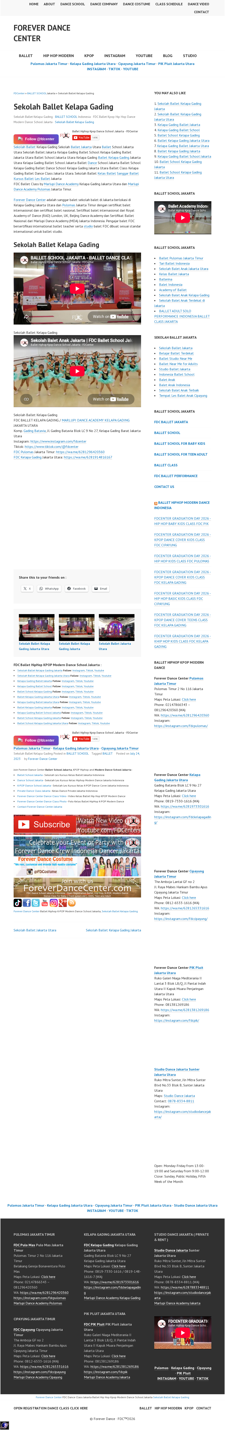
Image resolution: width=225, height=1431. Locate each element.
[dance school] (77, 896)
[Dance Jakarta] (18, 905)
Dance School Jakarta (30, 780)
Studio (190, 55)
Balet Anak (167, 379)
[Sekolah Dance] (72, 905)
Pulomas (68, 205)
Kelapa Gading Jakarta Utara (93, 63)
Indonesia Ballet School (176, 374)
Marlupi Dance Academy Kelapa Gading (112, 1298)
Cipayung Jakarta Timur (137, 63)
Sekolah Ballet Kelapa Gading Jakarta (39, 670)
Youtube (99, 670)
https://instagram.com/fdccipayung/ (181, 918)
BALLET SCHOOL (36, 93)
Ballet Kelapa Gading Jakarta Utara (38, 696)
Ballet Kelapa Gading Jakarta (34, 707)
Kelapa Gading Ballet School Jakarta (39, 712)
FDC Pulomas (24, 452)
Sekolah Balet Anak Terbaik (179, 390)
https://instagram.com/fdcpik (105, 1372)
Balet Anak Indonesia (174, 385)
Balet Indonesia (170, 284)
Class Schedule (169, 4)
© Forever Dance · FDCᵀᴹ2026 (112, 1418)
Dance (92, 163)
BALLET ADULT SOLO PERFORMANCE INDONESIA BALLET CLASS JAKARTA (182, 316)
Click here (189, 699)
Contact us (164, 486)
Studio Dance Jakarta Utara (196, 1205)
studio (88, 226)
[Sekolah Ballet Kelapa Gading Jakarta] (76, 627)
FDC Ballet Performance (176, 476)
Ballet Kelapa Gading (113, 157)
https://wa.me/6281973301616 (185, 806)
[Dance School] (36, 905)
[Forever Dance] (77, 853)
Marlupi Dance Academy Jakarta (107, 1377)
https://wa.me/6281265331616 (185, 908)
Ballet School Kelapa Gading (34, 691)
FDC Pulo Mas (24, 1245)
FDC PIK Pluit (94, 1324)
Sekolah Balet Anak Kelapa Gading (184, 295)
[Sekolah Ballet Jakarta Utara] (116, 627)
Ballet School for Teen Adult (181, 454)
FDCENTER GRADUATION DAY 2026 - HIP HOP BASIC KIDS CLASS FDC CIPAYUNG (182, 598)
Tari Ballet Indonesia (174, 263)
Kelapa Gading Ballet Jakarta (34, 681)
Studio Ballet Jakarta (175, 369)
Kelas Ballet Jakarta (174, 274)
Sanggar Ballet (128, 173)
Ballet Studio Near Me (175, 358)
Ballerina (165, 279)
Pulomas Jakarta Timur (49, 63)
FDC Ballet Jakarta (171, 422)
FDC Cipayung (24, 1329)
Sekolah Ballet (25, 147)
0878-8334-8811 (181, 1101)
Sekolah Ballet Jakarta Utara (35, 930)
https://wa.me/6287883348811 (185, 1287)
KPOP (89, 55)
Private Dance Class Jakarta (33, 790)
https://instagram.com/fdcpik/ (176, 1020)
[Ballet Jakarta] (54, 905)
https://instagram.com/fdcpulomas (40, 1298)
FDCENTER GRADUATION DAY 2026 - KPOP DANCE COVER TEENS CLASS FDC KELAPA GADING (182, 619)
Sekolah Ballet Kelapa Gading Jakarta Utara (43, 675)
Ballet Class (166, 465)
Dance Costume (136, 4)
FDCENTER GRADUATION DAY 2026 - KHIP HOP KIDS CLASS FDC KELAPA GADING (182, 641)
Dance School (72, 4)
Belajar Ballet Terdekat (176, 353)
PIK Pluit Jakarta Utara (176, 63)
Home (33, 4)
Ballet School (167, 432)
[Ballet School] (27, 905)
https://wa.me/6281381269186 (185, 1010)
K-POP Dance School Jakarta (34, 785)
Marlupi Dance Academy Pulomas (38, 1303)
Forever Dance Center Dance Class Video (41, 796)
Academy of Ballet (173, 290)
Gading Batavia (35, 430)
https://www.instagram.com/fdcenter (58, 441)
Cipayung (204, 1368)
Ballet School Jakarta (30, 775)
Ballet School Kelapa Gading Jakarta (39, 718)
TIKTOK (114, 69)
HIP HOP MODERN (58, 55)
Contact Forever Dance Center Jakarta (39, 806)
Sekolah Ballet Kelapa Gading (74, 122)
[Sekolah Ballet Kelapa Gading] (77, 833)
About (49, 4)
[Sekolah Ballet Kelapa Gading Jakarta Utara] (36, 627)
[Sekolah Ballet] (45, 905)
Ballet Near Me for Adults (178, 364)
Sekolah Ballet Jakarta (175, 348)
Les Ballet (42, 178)
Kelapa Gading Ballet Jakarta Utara (38, 702)
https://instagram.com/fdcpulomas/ (181, 726)
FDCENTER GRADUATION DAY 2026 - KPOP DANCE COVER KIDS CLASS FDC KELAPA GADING (182, 577)
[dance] (77, 875)
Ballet (106, 147)
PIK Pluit (184, 1373)
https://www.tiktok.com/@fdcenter (51, 446)
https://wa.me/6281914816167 (88, 457)
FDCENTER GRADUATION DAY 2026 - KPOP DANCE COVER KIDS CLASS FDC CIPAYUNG (182, 539)
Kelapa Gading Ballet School (34, 686)
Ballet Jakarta (81, 147)
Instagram (79, 670)
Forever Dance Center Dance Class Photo (42, 801)
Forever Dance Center (42, 32)
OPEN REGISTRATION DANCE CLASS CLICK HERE (51, 1408)
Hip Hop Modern (168, 1408)
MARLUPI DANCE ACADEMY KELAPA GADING (96, 420)
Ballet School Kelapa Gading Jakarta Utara (42, 723)
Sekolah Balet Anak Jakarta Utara (183, 268)
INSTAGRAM (114, 55)
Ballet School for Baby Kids (179, 443)
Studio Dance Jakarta (179, 1095)
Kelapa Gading (182, 1368)
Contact (201, 12)
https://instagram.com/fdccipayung (40, 1372)
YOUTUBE (144, 55)
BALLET (26, 55)
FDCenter (19, 93)
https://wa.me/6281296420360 (80, 452)
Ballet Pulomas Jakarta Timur (181, 258)
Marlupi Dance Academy (61, 184)
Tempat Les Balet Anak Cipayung (183, 395)
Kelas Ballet (107, 173)
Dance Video (198, 4)
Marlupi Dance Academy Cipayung (38, 1377)
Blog (167, 55)
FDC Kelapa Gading (28, 457)
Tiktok (89, 670)
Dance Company (104, 4)
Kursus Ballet (24, 178)
